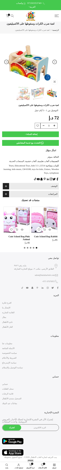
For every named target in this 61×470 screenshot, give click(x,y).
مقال (4, 317)
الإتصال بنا (6, 308)
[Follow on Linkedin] (47, 179)
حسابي (5, 384)
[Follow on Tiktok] (35, 179)
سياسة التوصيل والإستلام (12, 368)
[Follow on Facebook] (57, 179)
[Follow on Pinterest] (44, 179)
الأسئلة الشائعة (8, 348)
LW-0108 (27, 169)
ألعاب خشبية (30, 161)
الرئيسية (55, 30)
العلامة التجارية (8, 312)
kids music (16, 169)
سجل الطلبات (8, 389)
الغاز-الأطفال (7, 327)
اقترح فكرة (6, 303)
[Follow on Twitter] (54, 179)
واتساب (19, 3)
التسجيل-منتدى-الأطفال (11, 399)
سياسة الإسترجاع (9, 363)
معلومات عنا (7, 343)
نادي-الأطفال (7, 322)
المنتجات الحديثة (16, 161)
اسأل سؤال (51, 150)
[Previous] (6, 62)
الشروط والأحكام (9, 358)
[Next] (54, 62)
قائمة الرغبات (7, 394)
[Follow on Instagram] (51, 179)
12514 (42, 166)
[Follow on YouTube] (38, 179)
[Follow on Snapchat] (41, 179)
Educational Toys (22, 166)
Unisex (47, 169)
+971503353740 (34, 3)
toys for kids (37, 169)
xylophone (54, 173)
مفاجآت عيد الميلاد (9, 403)
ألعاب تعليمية (43, 161)
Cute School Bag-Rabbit (45, 236)
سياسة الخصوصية (9, 353)
